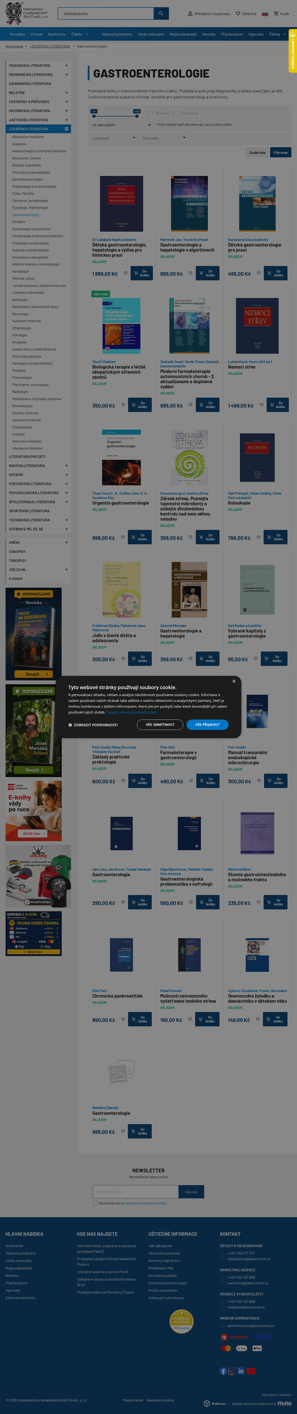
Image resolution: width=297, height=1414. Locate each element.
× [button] (234, 681)
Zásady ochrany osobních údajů (131, 712)
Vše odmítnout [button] (160, 724)
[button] (93, 724)
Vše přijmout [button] (207, 724)
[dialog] (148, 707)
